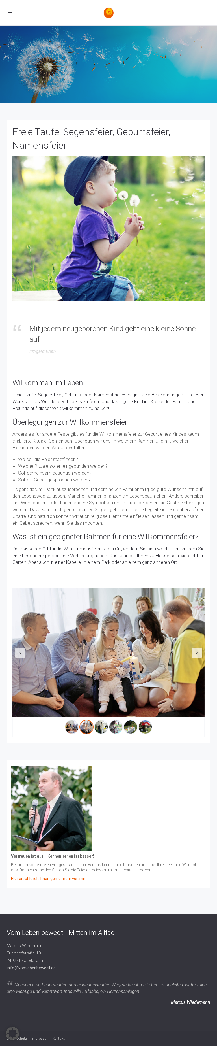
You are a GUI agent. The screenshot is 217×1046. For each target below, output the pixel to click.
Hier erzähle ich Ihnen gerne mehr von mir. (48, 878)
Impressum (40, 1038)
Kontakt (58, 1038)
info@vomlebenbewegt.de (31, 967)
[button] (12, 1033)
